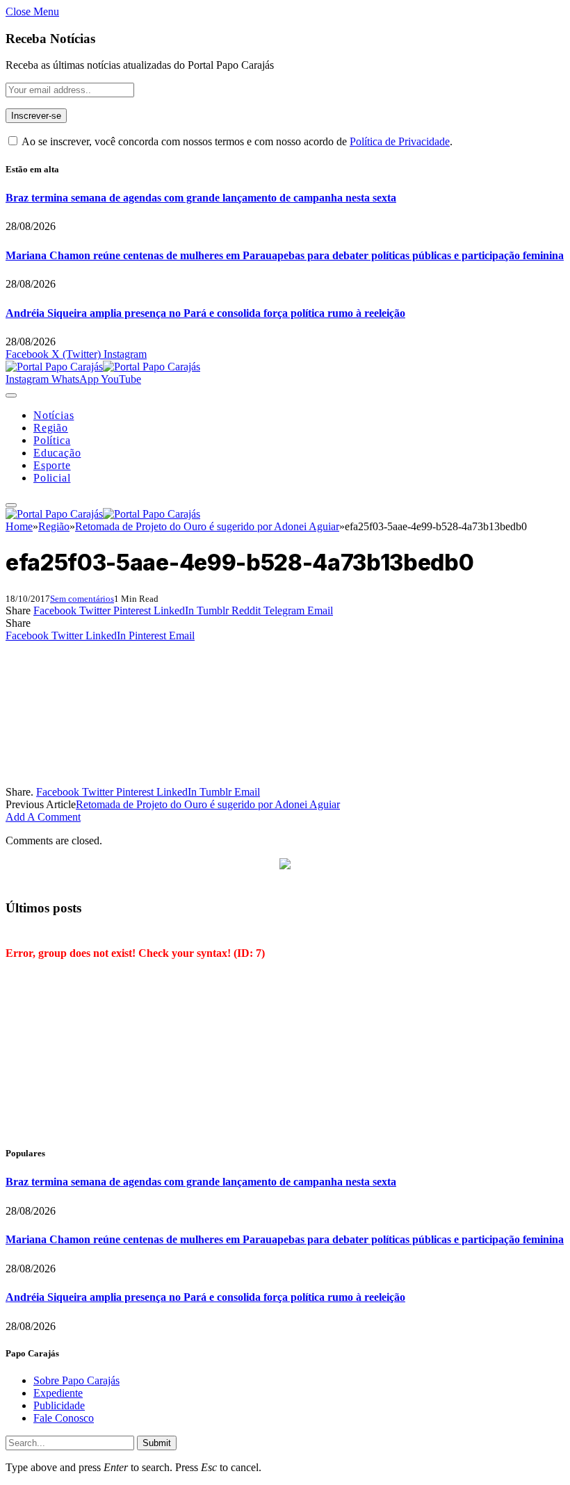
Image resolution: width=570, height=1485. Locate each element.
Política (51, 440)
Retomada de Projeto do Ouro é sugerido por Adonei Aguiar (208, 804)
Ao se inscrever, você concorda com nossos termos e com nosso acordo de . (236, 141)
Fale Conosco (63, 1418)
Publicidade (59, 1405)
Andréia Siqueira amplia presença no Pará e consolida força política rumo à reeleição (205, 313)
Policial (51, 478)
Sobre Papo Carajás (76, 1380)
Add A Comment (43, 817)
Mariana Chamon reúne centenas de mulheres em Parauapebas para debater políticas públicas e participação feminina (285, 255)
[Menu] (11, 395)
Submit (156, 1443)
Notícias (53, 415)
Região (50, 428)
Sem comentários (82, 598)
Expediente (58, 1393)
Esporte (52, 465)
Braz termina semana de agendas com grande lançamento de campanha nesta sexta (201, 198)
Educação (57, 453)
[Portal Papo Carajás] (103, 366)
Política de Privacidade (400, 141)
